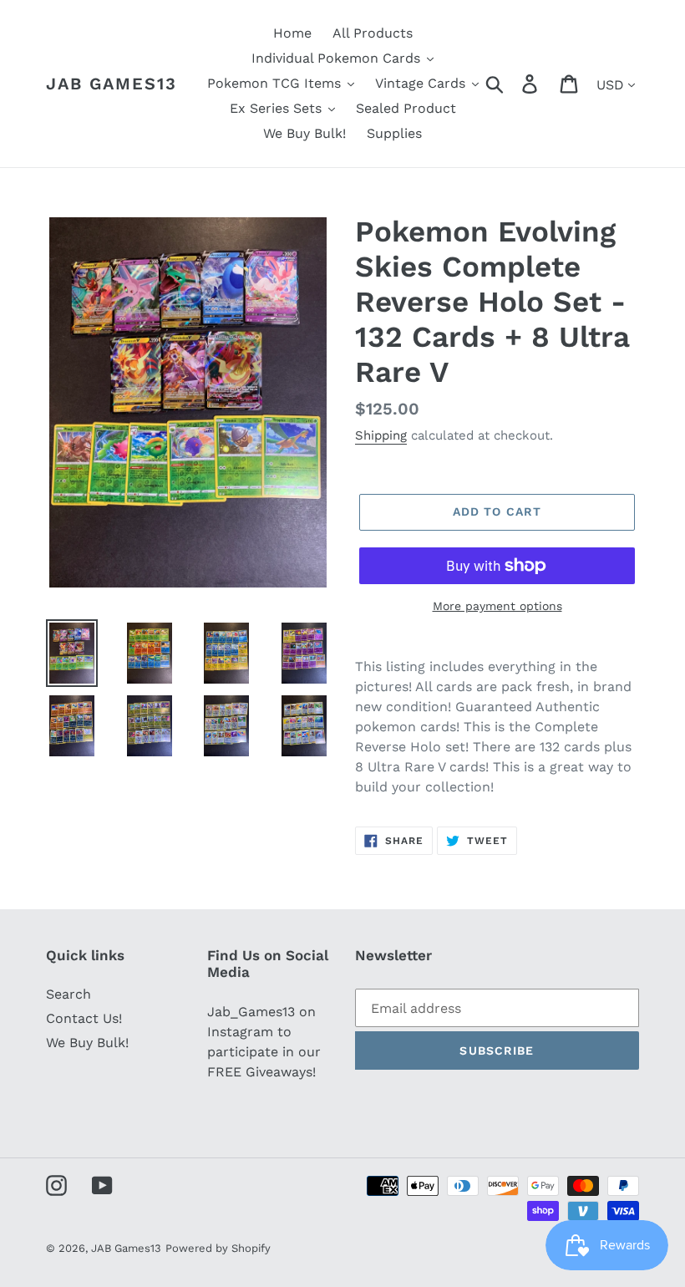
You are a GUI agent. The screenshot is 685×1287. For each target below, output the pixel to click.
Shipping (381, 435)
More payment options (497, 606)
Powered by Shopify (218, 1248)
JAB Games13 (111, 84)
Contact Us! (84, 1018)
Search (68, 994)
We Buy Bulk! (87, 1042)
